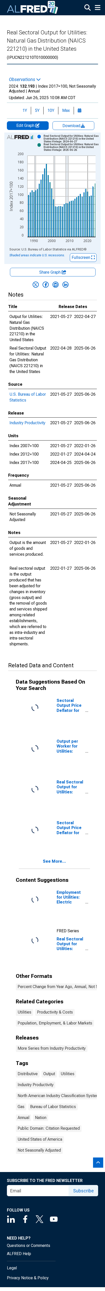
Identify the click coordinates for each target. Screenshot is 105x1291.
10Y (50, 110)
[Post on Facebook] (46, 285)
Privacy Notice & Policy (28, 1277)
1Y (24, 110)
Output (49, 1073)
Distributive (28, 1073)
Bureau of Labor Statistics (53, 1106)
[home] (32, 7)
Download (71, 125)
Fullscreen (81, 257)
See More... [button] (54, 861)
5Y (37, 110)
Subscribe (83, 1190)
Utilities (24, 1012)
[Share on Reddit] (55, 285)
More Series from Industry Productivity (52, 1048)
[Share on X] (36, 285)
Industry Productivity (27, 422)
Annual (23, 1117)
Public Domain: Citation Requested (49, 1128)
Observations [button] (22, 79)
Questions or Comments (28, 1245)
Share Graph (50, 272)
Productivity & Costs (55, 1012)
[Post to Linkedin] (65, 285)
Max (66, 110)
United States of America (40, 1139)
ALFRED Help (19, 1253)
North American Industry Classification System (58, 1095)
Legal (12, 1268)
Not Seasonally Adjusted (39, 1150)
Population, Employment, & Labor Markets (55, 1023)
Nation (40, 1117)
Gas (21, 1106)
